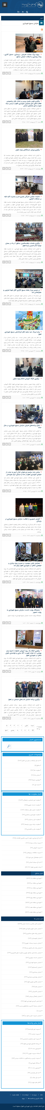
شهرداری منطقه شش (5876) (33, 902)
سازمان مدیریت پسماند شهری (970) (31, 943)
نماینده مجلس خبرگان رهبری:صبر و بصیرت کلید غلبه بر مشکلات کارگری (22, 197)
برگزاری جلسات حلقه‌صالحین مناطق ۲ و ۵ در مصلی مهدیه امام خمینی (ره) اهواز (23, 244)
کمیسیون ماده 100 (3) (34, 1068)
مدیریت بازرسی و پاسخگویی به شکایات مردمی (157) (26, 1058)
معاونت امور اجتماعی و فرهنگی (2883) (29, 800)
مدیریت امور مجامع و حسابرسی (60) (30, 1039)
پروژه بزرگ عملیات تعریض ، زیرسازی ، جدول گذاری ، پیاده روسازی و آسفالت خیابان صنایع (22, 55)
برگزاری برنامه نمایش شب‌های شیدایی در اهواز (24, 699)
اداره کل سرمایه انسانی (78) (33, 862)
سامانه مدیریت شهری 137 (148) (31, 1053)
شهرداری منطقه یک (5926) (34, 878)
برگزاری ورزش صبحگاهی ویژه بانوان (28, 150)
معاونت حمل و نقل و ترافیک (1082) (30, 810)
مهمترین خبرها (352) (34, 780)
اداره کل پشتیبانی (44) (34, 1073)
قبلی (26, 725)
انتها (6, 730)
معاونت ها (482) (35, 770)
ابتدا (32, 725)
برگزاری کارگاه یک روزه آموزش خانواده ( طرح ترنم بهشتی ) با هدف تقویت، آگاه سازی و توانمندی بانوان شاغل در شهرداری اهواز (23, 653)
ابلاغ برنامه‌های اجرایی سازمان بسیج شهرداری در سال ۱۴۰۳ (22, 426)
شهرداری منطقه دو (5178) (34, 883)
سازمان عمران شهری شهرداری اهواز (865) (30, 929)
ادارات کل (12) (36, 785)
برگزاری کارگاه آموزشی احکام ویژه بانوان (26, 378)
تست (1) (39, 1011)
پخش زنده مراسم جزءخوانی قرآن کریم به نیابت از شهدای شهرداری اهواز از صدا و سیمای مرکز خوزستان (23, 473)
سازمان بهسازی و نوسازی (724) (32, 977)
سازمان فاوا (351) (36, 987)
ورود (23, 1098)
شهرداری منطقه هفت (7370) (33, 907)
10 (17, 730)
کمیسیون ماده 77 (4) (34, 1049)
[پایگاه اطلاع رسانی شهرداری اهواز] (32, 5)
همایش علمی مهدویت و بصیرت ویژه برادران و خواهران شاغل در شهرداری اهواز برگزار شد (24, 564)
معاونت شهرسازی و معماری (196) (31, 815)
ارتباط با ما (25, 1095)
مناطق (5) (37, 765)
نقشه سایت (15, 1095)
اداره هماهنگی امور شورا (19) (33, 857)
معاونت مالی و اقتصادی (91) (32, 829)
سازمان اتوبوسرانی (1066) (34, 938)
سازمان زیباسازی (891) (35, 972)
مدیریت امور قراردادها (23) (32, 1029)
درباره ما (34, 1095)
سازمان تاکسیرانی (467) (35, 991)
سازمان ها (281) (35, 775)
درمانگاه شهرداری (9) (34, 1063)
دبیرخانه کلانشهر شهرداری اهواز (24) (30, 1044)
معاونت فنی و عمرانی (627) (32, 819)
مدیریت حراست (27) (34, 1034)
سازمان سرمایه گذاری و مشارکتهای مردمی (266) (28, 1006)
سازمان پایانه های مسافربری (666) (32, 933)
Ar (23, 12)
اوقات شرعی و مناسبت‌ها (35, 1098)
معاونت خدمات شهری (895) (32, 805)
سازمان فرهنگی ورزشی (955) (33, 996)
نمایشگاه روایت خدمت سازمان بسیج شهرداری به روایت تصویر (24, 611)
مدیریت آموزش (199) (35, 848)
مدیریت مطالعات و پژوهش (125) (32, 853)
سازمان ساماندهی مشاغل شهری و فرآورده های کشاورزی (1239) (24, 953)
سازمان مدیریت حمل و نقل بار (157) (31, 1016)
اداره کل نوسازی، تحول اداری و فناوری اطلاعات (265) (27, 838)
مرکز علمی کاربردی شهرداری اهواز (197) (31, 1001)
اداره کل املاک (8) (35, 1078)
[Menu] (4, 4)
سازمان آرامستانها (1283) (34, 967)
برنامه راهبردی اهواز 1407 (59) (33, 867)
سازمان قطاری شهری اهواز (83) (32, 982)
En (18, 12)
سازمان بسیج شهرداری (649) (33, 962)
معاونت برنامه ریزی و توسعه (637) (30, 824)
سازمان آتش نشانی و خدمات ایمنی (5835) (29, 924)
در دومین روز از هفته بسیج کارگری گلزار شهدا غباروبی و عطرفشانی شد (22, 291)
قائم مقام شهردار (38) (34, 1082)
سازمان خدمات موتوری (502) (33, 958)
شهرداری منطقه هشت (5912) (33, 912)
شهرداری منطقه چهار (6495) (33, 893)
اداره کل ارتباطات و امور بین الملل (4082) (29, 761)
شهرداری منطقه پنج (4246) (33, 898)
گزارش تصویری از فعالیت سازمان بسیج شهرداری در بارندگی (23, 520)
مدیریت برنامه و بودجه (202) (33, 843)
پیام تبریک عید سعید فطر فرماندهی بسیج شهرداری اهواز (23, 333)
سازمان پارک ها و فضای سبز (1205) (32, 948)
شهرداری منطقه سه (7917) (34, 888)
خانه (41, 1095)
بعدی (12, 730)
